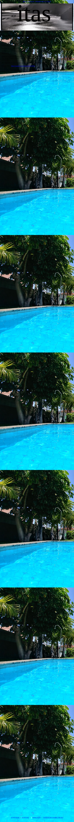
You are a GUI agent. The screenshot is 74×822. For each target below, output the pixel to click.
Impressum (36, 817)
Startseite (15, 817)
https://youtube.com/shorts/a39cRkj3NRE (23, 66)
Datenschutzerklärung (53, 817)
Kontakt (25, 817)
